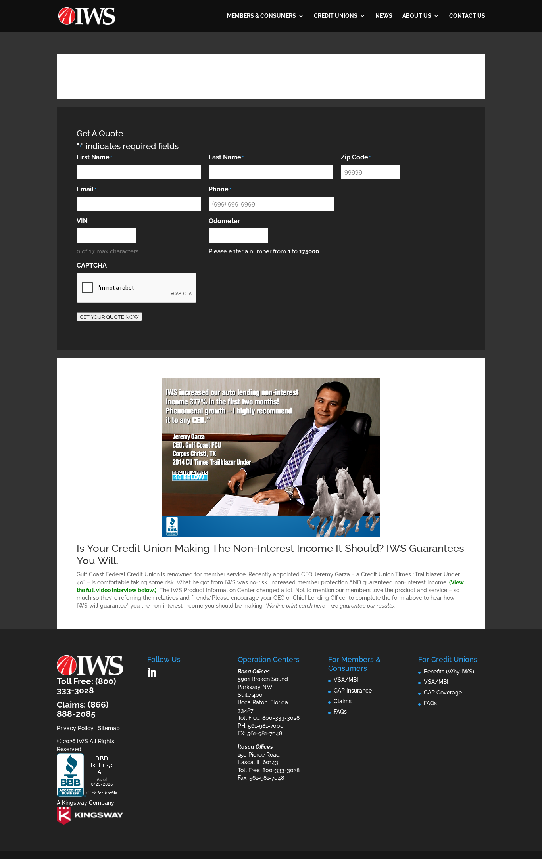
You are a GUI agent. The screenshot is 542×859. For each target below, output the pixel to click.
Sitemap (109, 728)
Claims (343, 701)
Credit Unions (335, 16)
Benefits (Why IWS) (449, 671)
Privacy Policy (75, 728)
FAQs (340, 711)
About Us (416, 16)
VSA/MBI (346, 680)
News (383, 16)
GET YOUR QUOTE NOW (109, 317)
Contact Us (467, 16)
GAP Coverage (443, 692)
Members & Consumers (261, 16)
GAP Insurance (353, 690)
